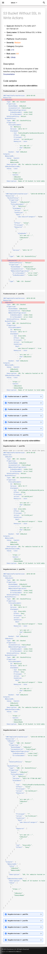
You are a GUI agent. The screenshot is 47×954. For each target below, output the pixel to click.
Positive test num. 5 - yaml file (18, 403)
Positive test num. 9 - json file (17, 428)
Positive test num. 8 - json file (17, 422)
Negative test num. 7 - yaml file (18, 933)
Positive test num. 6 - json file (17, 409)
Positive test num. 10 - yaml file (18, 435)
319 (12, 50)
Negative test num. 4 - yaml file (18, 914)
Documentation (9, 74)
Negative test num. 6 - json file (18, 927)
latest (13, 3)
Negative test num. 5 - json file (18, 920)
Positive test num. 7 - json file (17, 415)
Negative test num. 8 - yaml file (18, 940)
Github (13, 57)
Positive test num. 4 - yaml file (18, 396)
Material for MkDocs (15, 951)
